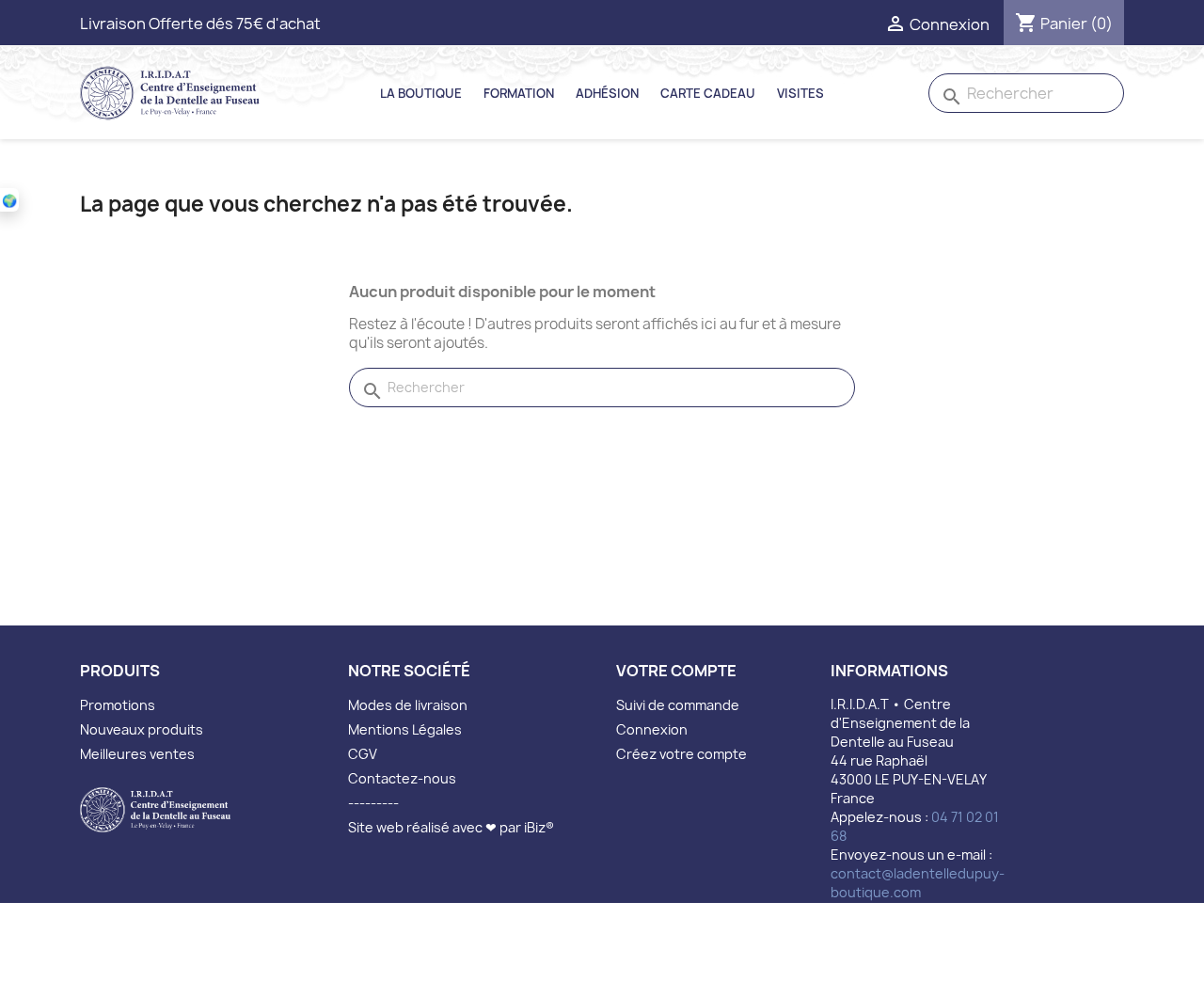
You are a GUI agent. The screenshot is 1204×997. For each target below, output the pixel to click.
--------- (373, 803)
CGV (362, 754)
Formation (518, 93)
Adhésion (607, 93)
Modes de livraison (407, 705)
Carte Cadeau (707, 93)
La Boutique (421, 93)
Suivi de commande (677, 705)
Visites (800, 93)
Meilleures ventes (137, 754)
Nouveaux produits (141, 729)
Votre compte (676, 670)
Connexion (652, 729)
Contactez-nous (402, 778)
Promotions (117, 705)
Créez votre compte (681, 754)
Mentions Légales (405, 729)
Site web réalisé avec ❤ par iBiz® (451, 827)
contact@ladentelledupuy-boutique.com (918, 882)
